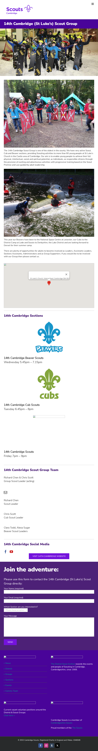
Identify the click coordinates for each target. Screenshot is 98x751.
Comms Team (11, 691)
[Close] (66, 274)
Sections (9, 679)
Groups (8, 674)
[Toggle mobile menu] (92, 4)
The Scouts (77, 727)
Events (8, 685)
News (8, 663)
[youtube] (11, 551)
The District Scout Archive (63, 664)
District (8, 668)
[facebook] (5, 551)
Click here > (9, 715)
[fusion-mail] (5, 492)
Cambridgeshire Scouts (61, 722)
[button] (49, 283)
